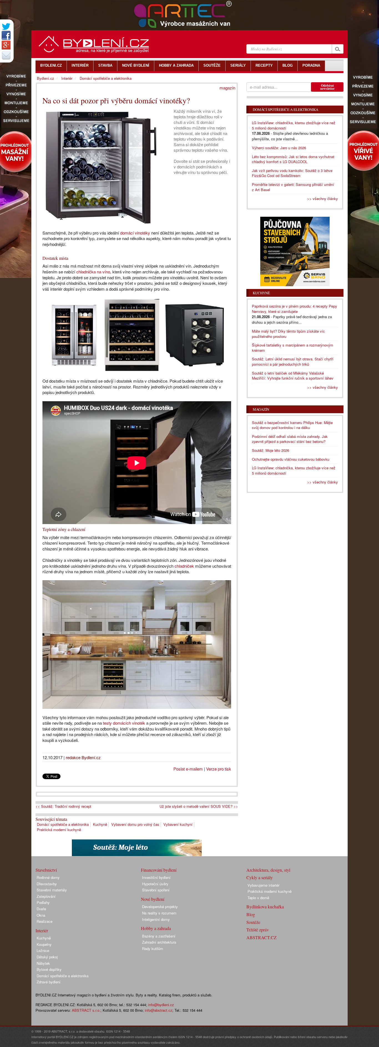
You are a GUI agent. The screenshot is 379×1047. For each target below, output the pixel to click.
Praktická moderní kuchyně (59, 829)
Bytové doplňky (49, 969)
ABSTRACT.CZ (261, 937)
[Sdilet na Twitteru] (6, 26)
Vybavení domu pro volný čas (135, 824)
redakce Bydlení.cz (83, 757)
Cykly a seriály (259, 877)
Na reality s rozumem (159, 913)
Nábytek (43, 963)
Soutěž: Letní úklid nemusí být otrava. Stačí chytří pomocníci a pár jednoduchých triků (292, 361)
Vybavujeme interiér (263, 885)
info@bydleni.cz (161, 1004)
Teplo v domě (258, 897)
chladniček (184, 566)
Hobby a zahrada (156, 928)
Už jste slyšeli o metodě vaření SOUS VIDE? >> (199, 806)
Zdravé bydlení (48, 981)
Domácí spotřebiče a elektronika (63, 824)
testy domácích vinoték (123, 723)
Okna (41, 915)
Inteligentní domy (156, 919)
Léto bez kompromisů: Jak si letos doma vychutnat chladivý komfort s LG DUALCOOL (293, 159)
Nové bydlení (152, 899)
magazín (227, 88)
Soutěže (253, 922)
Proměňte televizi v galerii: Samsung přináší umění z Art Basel (293, 187)
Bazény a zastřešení (158, 936)
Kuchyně (100, 824)
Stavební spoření (156, 890)
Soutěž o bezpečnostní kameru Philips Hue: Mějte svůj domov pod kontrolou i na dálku (292, 425)
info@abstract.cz (158, 1010)
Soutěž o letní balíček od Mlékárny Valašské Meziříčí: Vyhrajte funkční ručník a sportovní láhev (292, 375)
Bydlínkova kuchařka (265, 906)
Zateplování (46, 896)
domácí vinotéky (135, 233)
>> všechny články (322, 198)
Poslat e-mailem (188, 769)
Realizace (44, 921)
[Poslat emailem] (6, 55)
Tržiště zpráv (257, 930)
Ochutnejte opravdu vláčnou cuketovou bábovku (290, 459)
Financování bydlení (158, 870)
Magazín (261, 409)
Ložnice (43, 950)
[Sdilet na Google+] (6, 45)
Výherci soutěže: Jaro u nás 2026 (279, 147)
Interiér (66, 78)
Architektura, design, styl (268, 870)
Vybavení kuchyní (178, 824)
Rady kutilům (152, 948)
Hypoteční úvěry (155, 883)
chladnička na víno (93, 272)
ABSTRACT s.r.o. (86, 1010)
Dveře (41, 908)
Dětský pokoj (47, 956)
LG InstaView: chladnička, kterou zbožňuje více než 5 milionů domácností (293, 125)
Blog (250, 914)
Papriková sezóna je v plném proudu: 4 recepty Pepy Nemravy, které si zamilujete (294, 308)
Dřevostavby (47, 883)
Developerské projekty (160, 906)
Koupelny (44, 944)
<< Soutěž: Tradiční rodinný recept (63, 806)
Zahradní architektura (159, 942)
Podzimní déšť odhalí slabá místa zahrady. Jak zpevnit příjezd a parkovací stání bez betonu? (290, 439)
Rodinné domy (48, 877)
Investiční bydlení (156, 877)
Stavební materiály (52, 890)
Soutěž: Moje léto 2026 (270, 450)
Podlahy (43, 902)
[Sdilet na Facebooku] (6, 35)
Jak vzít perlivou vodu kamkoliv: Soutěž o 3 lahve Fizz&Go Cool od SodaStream (292, 173)
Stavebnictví (46, 870)
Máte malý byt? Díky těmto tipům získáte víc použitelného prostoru (288, 333)
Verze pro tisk (218, 769)
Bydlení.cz (45, 78)
